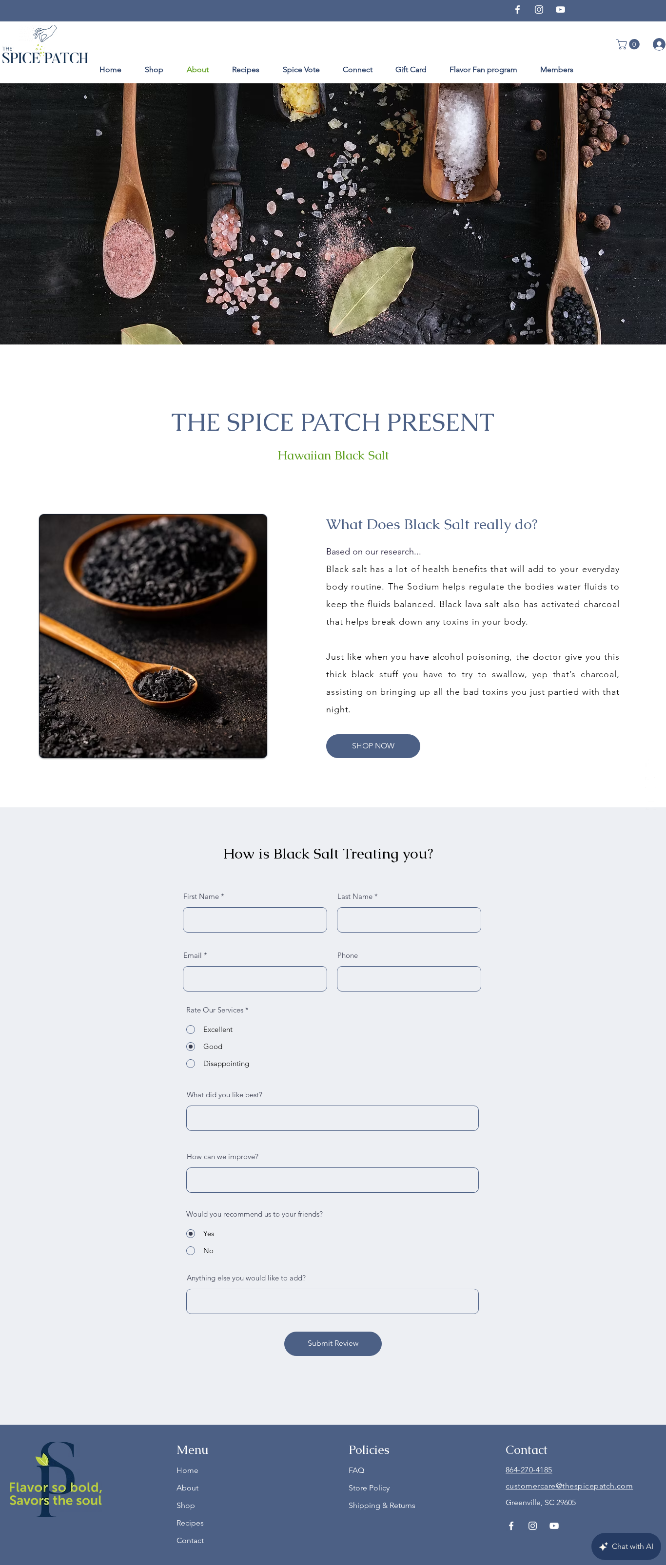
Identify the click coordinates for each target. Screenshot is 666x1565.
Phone (347, 955)
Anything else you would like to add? (246, 1277)
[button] (629, 44)
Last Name (354, 896)
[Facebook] (517, 9)
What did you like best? (224, 1094)
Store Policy (369, 1487)
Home (187, 1470)
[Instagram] (539, 9)
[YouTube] (560, 9)
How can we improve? (222, 1156)
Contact (190, 1540)
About (187, 1487)
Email (192, 955)
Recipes (190, 1522)
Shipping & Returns (382, 1505)
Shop (185, 1505)
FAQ (356, 1470)
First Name (201, 896)
